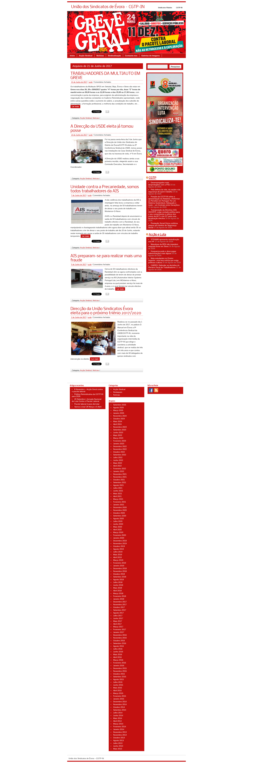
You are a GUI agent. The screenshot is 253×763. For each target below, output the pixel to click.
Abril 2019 (117, 557)
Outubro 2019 (119, 546)
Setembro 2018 (119, 577)
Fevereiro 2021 (119, 502)
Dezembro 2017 (120, 602)
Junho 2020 (118, 524)
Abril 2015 (117, 690)
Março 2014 (118, 724)
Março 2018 (118, 593)
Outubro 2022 (119, 452)
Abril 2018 (117, 591)
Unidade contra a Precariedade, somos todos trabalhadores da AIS (104, 189)
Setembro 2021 (119, 482)
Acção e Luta (157, 234)
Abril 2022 (117, 466)
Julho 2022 (117, 457)
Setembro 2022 (119, 455)
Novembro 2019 (120, 543)
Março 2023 (118, 438)
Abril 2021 (117, 496)
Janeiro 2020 (118, 538)
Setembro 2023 (119, 430)
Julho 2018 (117, 582)
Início (72, 56)
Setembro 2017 (119, 610)
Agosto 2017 (118, 613)
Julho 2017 (117, 616)
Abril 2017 (117, 624)
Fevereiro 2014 (119, 726)
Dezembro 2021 (120, 474)
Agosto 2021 (118, 485)
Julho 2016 (117, 649)
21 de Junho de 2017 (79, 82)
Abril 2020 (117, 530)
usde (90, 82)
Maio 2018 (117, 588)
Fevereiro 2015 (119, 696)
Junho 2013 (118, 746)
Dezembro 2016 (120, 635)
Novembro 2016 (120, 638)
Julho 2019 (117, 552)
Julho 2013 (117, 743)
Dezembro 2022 (120, 446)
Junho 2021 (118, 491)
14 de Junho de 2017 (79, 135)
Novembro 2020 (120, 510)
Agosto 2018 (118, 579)
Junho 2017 (118, 618)
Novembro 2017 (120, 604)
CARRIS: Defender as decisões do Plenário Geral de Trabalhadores (163, 266)
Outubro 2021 (119, 480)
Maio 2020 (117, 527)
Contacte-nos (131, 56)
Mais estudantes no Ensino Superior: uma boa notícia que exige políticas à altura (163, 260)
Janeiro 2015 (118, 699)
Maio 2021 (117, 493)
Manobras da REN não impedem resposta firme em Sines (163, 245)
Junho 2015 (118, 685)
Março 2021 (118, 499)
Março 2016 (118, 660)
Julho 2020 (117, 521)
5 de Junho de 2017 (78, 265)
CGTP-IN (179, 7)
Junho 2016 (118, 652)
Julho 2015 (117, 682)
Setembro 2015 (119, 677)
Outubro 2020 (119, 513)
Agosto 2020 (118, 518)
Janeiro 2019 (118, 566)
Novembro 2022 (120, 449)
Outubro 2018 (119, 574)
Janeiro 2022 (118, 471)
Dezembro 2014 (120, 702)
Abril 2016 (117, 657)
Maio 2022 (117, 463)
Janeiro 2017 (118, 632)
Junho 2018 (118, 585)
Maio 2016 (117, 654)
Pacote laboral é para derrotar (86, 404)
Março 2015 (118, 693)
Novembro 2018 (120, 571)
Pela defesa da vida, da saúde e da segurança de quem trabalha (164, 191)
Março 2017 (118, 627)
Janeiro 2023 (118, 444)
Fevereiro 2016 (119, 663)
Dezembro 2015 (120, 668)
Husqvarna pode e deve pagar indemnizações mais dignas (162, 252)
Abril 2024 (117, 424)
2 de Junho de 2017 (78, 317)
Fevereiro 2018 (119, 596)
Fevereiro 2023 (119, 441)
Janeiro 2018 (118, 599)
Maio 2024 (117, 421)
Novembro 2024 (120, 416)
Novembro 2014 (120, 704)
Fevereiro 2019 (119, 563)
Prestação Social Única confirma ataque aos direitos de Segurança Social (163, 225)
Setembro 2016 (119, 643)
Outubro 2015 (119, 674)
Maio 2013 (117, 749)
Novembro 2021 (120, 477)
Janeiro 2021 (118, 505)
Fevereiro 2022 (119, 468)
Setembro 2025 (119, 405)
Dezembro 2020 (120, 507)
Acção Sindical (85, 56)
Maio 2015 (117, 688)
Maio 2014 (117, 718)
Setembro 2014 (119, 710)
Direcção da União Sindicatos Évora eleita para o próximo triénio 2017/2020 (105, 311)
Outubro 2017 (119, 607)
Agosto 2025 (118, 407)
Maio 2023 (117, 435)
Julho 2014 (117, 713)
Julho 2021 (117, 488)
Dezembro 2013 (120, 732)
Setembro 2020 (119, 516)
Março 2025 (118, 410)
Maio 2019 (117, 554)
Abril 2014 (117, 721)
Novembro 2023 (120, 427)
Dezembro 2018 (120, 568)
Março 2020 (118, 532)
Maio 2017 (117, 621)
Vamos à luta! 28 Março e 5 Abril (87, 407)
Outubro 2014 (119, 707)
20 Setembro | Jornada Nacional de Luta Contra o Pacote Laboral (86, 400)
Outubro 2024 (119, 419)
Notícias (100, 56)
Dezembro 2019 (120, 541)
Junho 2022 (118, 460)
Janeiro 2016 (118, 665)
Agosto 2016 (118, 646)
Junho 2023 (118, 432)
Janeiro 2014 (118, 729)
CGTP (152, 178)
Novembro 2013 (120, 735)
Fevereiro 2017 (119, 629)
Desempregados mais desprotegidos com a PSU (159, 184)
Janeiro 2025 (118, 413)
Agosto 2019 (118, 549)
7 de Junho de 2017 (78, 195)
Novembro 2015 (120, 671)
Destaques (117, 392)
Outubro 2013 (119, 738)
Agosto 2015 (118, 679)
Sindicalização (114, 56)
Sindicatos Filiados (165, 7)
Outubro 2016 (119, 640)
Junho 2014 (118, 715)
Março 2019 (118, 560)
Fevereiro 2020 (119, 535)
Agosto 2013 (118, 740)
